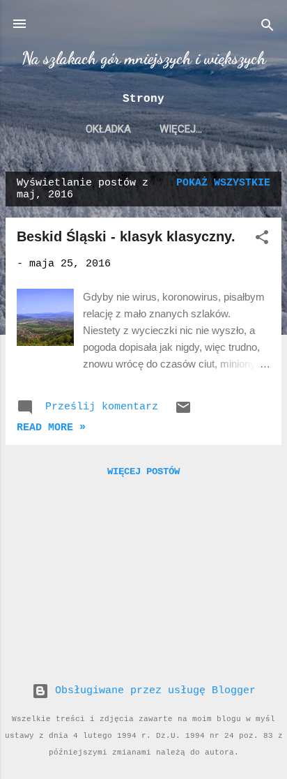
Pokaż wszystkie (223, 183)
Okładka (108, 129)
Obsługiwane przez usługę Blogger (152, 691)
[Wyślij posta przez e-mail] (183, 413)
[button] (262, 240)
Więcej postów (143, 471)
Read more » (51, 428)
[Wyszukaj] (267, 28)
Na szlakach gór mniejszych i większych (144, 58)
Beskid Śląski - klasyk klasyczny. (126, 236)
